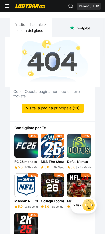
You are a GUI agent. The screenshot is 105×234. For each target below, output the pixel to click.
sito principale (31, 24)
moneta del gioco (28, 30)
